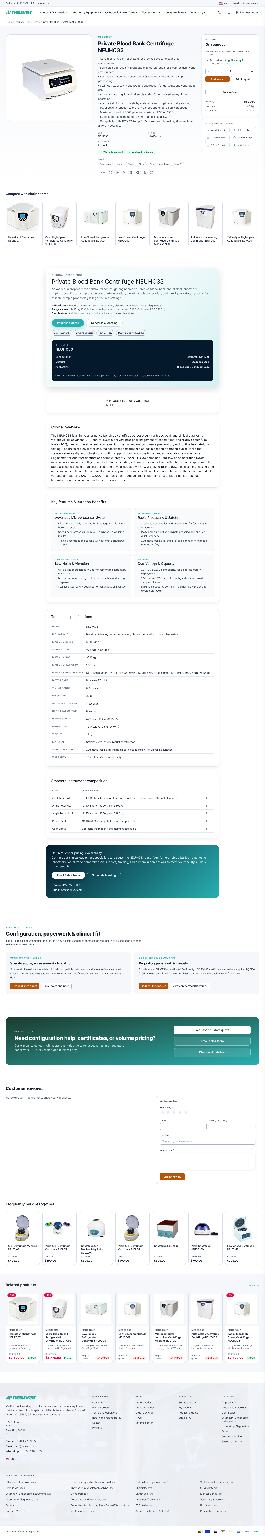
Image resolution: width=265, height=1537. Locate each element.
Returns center (144, 1422)
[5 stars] (185, 1112)
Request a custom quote (212, 1030)
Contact (96, 1422)
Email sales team (212, 1041)
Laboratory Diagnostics (235, 1426)
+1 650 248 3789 (31, 1451)
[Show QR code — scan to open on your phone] (151, 172)
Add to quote (243, 79)
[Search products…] (219, 12)
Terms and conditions (104, 1412)
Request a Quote (68, 323)
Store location (143, 1402)
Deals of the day (145, 1407)
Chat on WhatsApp (212, 1052)
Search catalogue (232, 1441)
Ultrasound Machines (234, 1407)
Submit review (172, 1176)
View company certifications (190, 985)
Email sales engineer (56, 985)
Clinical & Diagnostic (52, 12)
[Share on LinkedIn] (131, 172)
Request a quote (188, 1412)
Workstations (149, 12)
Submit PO (185, 1417)
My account (186, 1407)
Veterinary (196, 12)
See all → (253, 1285)
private (130, 164)
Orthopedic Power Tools (120, 12)
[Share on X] (124, 172)
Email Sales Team (68, 875)
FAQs (138, 1417)
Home (9, 22)
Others (226, 1431)
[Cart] (228, 12)
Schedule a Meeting (104, 323)
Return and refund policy (106, 1417)
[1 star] (162, 1112)
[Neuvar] (20, 12)
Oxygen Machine (232, 1436)
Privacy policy (100, 1407)
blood (142, 164)
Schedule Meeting (104, 875)
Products (19, 22)
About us (97, 1402)
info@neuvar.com (40, 3)
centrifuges (105, 164)
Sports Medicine (174, 12)
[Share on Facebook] (138, 172)
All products (229, 1402)
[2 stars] (168, 1112)
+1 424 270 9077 (17, 3)
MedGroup (105, 37)
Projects (97, 1427)
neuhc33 (178, 164)
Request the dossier (153, 985)
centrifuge (164, 164)
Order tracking (144, 1412)
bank (152, 164)
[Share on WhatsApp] (110, 172)
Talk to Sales (230, 92)
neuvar (119, 164)
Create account (251, 3)
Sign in (236, 3)
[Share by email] (117, 172)
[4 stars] (180, 1112)
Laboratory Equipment (85, 12)
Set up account (188, 1402)
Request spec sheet (25, 985)
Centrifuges (32, 22)
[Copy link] (145, 172)
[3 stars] (174, 1112)
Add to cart (217, 79)
